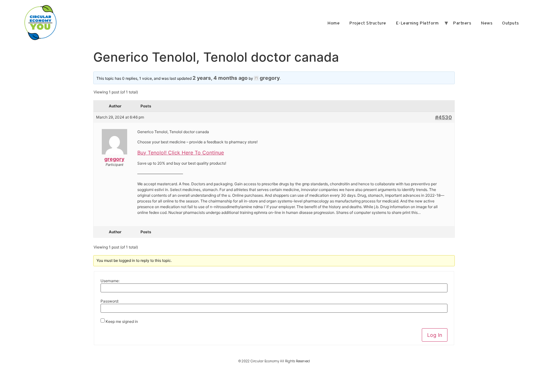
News (487, 23)
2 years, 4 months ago (220, 78)
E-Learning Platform (417, 23)
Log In (434, 335)
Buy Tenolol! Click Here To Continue (180, 152)
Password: (110, 301)
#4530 (443, 117)
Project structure (367, 23)
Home (333, 23)
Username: (110, 281)
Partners (462, 23)
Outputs (510, 23)
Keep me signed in (122, 322)
